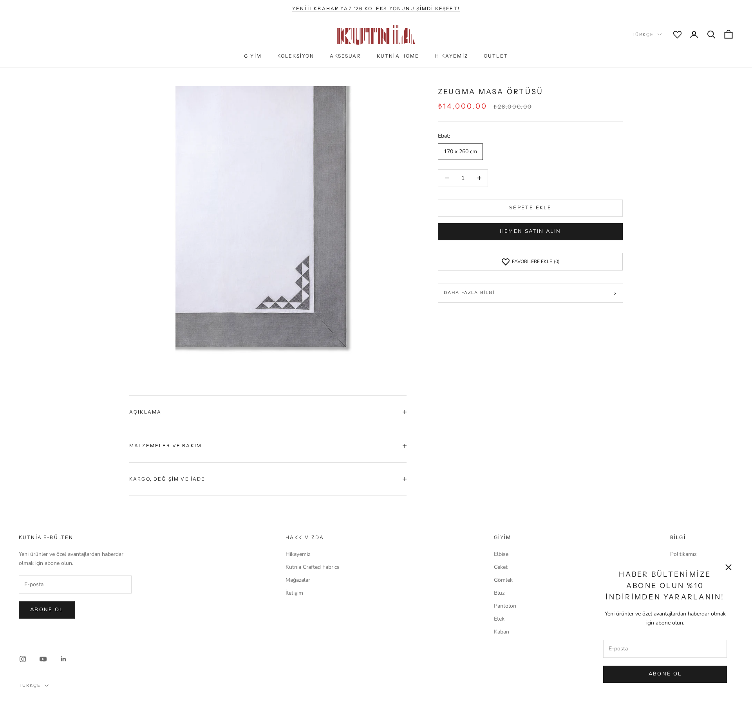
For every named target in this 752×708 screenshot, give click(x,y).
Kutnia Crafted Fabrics (313, 567)
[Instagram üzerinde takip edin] (23, 659)
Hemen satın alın (530, 231)
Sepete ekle (530, 207)
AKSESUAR (345, 56)
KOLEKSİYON (296, 56)
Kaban (501, 631)
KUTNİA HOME (398, 56)
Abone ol (46, 609)
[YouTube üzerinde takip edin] (43, 659)
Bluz (499, 593)
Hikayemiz (298, 554)
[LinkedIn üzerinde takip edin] (63, 659)
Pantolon (505, 606)
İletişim (294, 593)
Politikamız (683, 554)
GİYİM (253, 56)
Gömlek (503, 580)
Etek (499, 619)
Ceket (501, 567)
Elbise (501, 554)
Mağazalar (298, 580)
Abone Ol (665, 673)
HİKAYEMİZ (451, 56)
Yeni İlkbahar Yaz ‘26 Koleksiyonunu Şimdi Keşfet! (376, 8)
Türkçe (643, 34)
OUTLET (496, 56)
